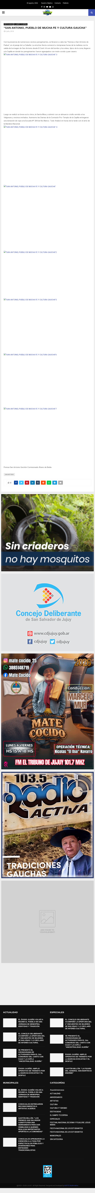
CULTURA (54, 1104)
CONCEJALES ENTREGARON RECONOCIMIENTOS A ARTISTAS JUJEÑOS (30, 1106)
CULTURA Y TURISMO (58, 1108)
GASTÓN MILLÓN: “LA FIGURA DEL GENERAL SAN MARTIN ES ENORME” (78, 1071)
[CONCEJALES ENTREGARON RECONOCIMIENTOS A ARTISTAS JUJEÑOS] (9, 1107)
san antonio (9, 474)
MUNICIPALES (55, 1136)
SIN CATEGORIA (56, 1139)
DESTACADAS (8, 24)
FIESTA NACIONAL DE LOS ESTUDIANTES (66, 1128)
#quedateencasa (57, 1090)
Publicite (65, 3)
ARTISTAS (54, 1101)
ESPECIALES (55, 1119)
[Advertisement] (47, 982)
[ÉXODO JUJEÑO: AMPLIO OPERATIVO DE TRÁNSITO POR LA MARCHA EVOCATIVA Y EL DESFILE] (9, 1071)
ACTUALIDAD (55, 1094)
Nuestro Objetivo (46, 3)
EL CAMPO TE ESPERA (20, 24)
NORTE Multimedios (71, 1185)
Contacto (58, 3)
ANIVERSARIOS (56, 1097)
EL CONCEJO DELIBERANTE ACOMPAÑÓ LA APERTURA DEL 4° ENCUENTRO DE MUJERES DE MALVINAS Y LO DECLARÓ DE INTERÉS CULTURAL (31, 1038)
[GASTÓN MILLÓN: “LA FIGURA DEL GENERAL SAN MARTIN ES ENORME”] (56, 1071)
